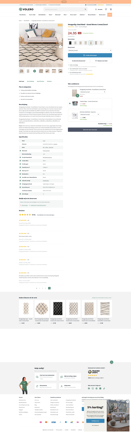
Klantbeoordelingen (23, 412)
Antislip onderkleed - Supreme (88, 112)
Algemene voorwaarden (48, 430)
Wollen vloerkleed (54, 405)
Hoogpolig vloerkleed (71, 400)
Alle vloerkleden (54, 400)
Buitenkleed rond (54, 409)
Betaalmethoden (23, 402)
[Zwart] (70, 43)
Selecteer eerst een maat (90, 129)
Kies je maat (71, 47)
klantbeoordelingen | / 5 (96, 378)
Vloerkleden (22, 14)
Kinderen (82, 14)
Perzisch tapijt (69, 402)
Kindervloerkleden (70, 414)
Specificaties (40, 81)
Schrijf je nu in (95, 421)
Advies (20, 414)
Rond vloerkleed (69, 409)
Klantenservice (109, 4)
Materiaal (57, 14)
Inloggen (21, 409)
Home (20, 20)
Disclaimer (73, 430)
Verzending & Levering (24, 405)
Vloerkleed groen (70, 407)
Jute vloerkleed (69, 405)
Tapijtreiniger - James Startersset (89, 101)
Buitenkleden (42, 14)
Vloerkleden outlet (70, 412)
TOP (111, 362)
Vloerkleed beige (54, 414)
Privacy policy (59, 430)
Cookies (66, 430)
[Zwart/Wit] (75, 43)
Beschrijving (30, 81)
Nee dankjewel (95, 425)
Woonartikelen (91, 14)
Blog (36, 405)
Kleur (65, 14)
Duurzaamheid (38, 414)
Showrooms (102, 14)
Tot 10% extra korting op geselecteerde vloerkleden (39, 1)
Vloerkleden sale (54, 412)
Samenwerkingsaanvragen (41, 412)
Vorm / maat (73, 14)
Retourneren (22, 407)
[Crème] (80, 43)
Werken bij (37, 407)
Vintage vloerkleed (54, 402)
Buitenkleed (53, 407)
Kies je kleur (71, 39)
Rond (50, 14)
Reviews (49, 81)
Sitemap (80, 430)
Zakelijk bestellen (39, 409)
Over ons (37, 400)
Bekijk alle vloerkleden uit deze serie (101, 297)
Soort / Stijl (32, 14)
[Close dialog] (127, 401)
